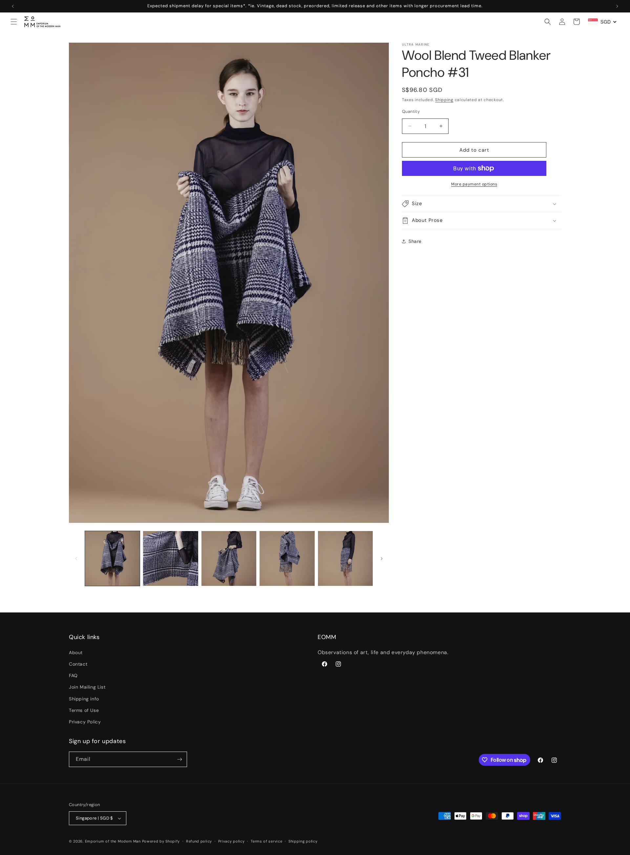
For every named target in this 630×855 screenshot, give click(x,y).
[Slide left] (76, 558)
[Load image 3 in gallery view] (228, 558)
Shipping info (84, 698)
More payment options (474, 184)
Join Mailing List (87, 687)
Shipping (444, 99)
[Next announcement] (617, 6)
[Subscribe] (179, 759)
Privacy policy (231, 841)
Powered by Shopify (161, 841)
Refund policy (199, 841)
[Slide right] (381, 558)
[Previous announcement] (13, 6)
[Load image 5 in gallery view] (345, 558)
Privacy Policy (85, 722)
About (76, 652)
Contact (78, 664)
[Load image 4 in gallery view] (287, 558)
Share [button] (415, 241)
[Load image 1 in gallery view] (112, 558)
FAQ (73, 675)
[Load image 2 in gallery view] (170, 558)
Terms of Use (84, 710)
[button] (14, 21)
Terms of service (266, 841)
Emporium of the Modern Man (113, 841)
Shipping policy (303, 841)
